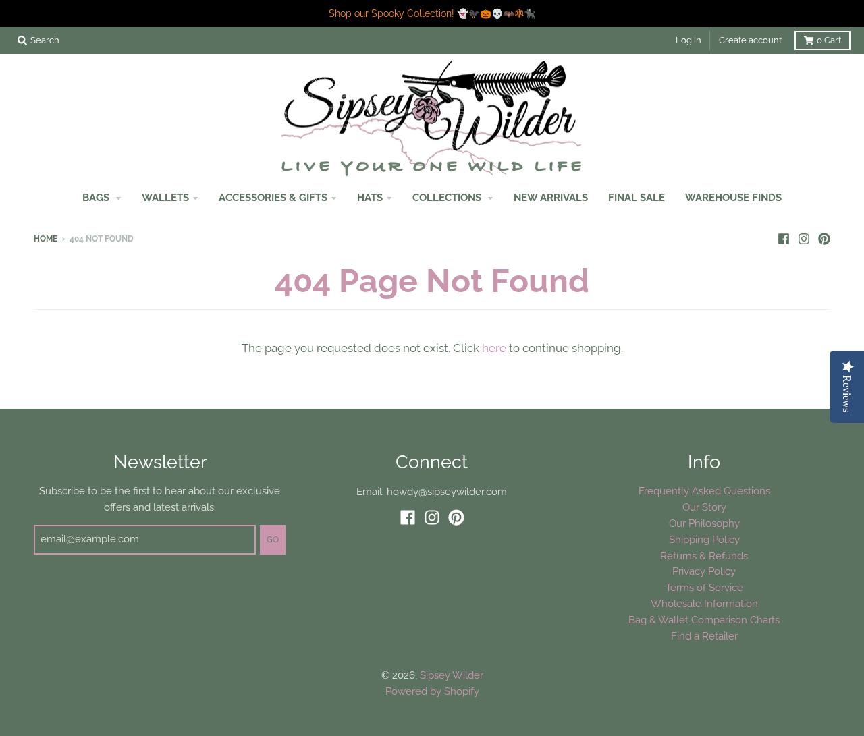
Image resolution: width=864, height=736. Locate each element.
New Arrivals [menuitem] (551, 197)
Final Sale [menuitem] (636, 197)
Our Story (704, 507)
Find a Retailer (704, 636)
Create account (750, 40)
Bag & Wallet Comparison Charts (704, 619)
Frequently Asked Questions (704, 491)
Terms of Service (704, 587)
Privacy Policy (704, 571)
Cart (829, 40)
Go (273, 539)
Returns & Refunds (704, 555)
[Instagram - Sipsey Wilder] (804, 238)
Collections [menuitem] (448, 197)
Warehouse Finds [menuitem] (733, 197)
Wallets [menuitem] (165, 197)
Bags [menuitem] (97, 197)
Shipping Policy (704, 539)
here (494, 348)
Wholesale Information (704, 603)
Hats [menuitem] (370, 197)
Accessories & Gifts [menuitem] (273, 197)
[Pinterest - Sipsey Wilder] (824, 238)
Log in (688, 40)
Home (45, 239)
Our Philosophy (704, 523)
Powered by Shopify (432, 691)
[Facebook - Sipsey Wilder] (784, 238)
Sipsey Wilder (451, 675)
